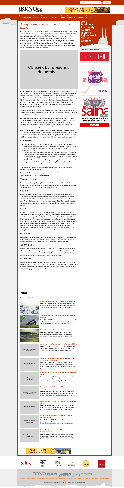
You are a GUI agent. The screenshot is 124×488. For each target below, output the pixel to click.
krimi (75, 478)
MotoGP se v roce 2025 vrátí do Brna (52, 330)
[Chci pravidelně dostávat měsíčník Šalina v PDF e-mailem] (94, 111)
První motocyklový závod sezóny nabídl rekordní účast (58, 344)
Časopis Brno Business (51, 478)
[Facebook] (19, 2)
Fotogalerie (62, 478)
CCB (24, 478)
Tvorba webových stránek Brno (35, 478)
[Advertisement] (48, 284)
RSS (21, 478)
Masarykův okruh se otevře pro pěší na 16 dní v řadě (57, 301)
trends (79, 478)
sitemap (85, 478)
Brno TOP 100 (69, 478)
